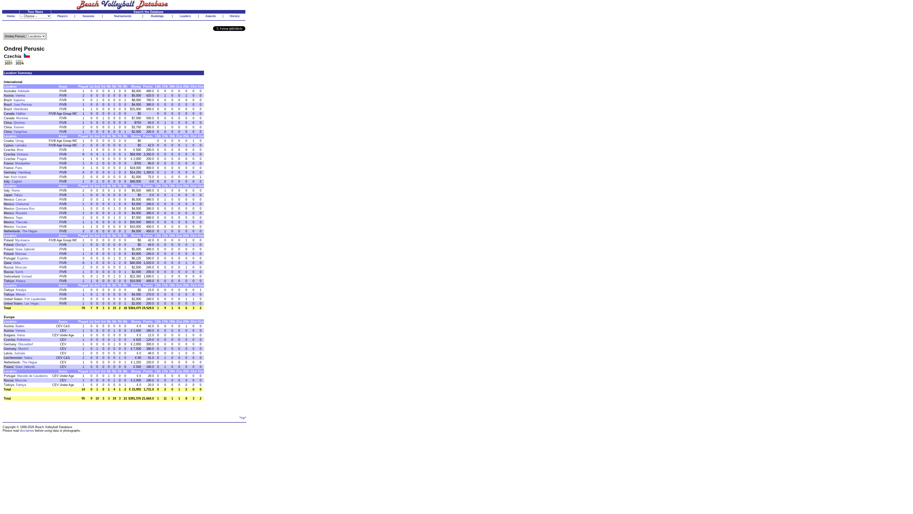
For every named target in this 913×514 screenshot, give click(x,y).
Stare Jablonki (25, 249)
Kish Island (18, 177)
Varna (21, 335)
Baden (19, 326)
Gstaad (27, 276)
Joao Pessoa (23, 104)
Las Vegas (31, 303)
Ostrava (22, 154)
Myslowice (22, 240)
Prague (22, 159)
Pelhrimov (24, 339)
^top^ (242, 418)
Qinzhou (19, 122)
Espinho (22, 258)
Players (62, 16)
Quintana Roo (25, 208)
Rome (16, 190)
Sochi (19, 272)
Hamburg (24, 172)
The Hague (29, 231)
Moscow (21, 267)
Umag (19, 141)
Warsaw (20, 254)
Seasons (88, 16)
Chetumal (22, 204)
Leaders (185, 16)
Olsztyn (20, 245)
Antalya (21, 290)
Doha (16, 263)
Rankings (157, 16)
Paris (18, 168)
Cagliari (17, 181)
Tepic (19, 217)
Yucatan (21, 226)
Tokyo (18, 195)
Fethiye (21, 385)
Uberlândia (21, 109)
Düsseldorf (25, 344)
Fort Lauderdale (35, 299)
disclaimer (27, 430)
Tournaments (122, 16)
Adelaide (23, 91)
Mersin (20, 294)
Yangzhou (20, 131)
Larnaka (20, 145)
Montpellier (22, 163)
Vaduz (28, 358)
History (235, 16)
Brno (20, 150)
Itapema (19, 100)
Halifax (21, 113)
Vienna (20, 95)
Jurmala (19, 353)
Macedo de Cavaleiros (32, 376)
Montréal (22, 118)
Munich (23, 349)
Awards (210, 16)
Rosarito (21, 213)
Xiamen (19, 127)
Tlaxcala (21, 222)
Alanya (20, 281)
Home (11, 16)
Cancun (21, 199)
